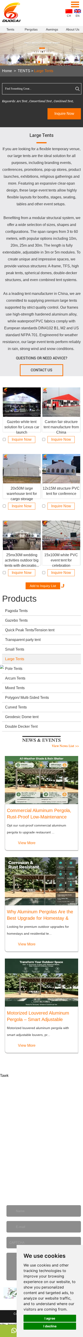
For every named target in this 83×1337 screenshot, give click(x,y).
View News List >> (65, 746)
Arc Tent (22, 101)
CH (69, 15)
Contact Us (41, 370)
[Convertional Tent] (41, 51)
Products (19, 599)
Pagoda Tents (16, 611)
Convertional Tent (40, 101)
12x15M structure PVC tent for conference (61, 491)
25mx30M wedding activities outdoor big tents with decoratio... (22, 559)
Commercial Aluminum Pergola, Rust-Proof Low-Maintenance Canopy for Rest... (39, 814)
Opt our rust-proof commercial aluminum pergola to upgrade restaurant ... (36, 829)
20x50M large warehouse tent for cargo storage (22, 492)
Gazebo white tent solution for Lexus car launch (21, 426)
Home (7, 71)
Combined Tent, (64, 101)
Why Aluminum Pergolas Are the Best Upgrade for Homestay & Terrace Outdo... (40, 915)
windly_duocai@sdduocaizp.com (39, 1160)
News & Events (41, 741)
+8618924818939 (27, 1187)
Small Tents (14, 649)
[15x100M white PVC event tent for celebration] (61, 535)
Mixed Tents (15, 688)
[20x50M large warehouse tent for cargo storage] (22, 468)
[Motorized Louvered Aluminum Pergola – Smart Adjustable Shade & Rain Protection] (41, 983)
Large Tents (43, 71)
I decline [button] (49, 1326)
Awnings (52, 29)
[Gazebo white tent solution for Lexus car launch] (22, 402)
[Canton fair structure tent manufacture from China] (61, 402)
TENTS (24, 71)
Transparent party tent (23, 640)
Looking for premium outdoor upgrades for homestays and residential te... (38, 930)
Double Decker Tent (21, 726)
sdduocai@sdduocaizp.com (47, 1146)
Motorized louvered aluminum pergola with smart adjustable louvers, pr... (38, 1031)
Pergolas (31, 29)
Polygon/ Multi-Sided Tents (27, 698)
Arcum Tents (15, 678)
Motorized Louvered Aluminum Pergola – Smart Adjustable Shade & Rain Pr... (38, 1016)
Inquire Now (64, 114)
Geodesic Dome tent (22, 717)
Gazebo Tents (16, 620)
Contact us (41, 1080)
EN (78, 15)
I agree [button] (49, 1318)
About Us (72, 29)
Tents (10, 29)
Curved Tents (16, 707)
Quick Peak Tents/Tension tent (29, 630)
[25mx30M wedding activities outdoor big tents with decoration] (22, 535)
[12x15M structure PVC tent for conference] (61, 468)
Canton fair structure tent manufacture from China (61, 426)
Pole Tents (13, 669)
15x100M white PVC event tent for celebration (61, 559)
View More (27, 843)
